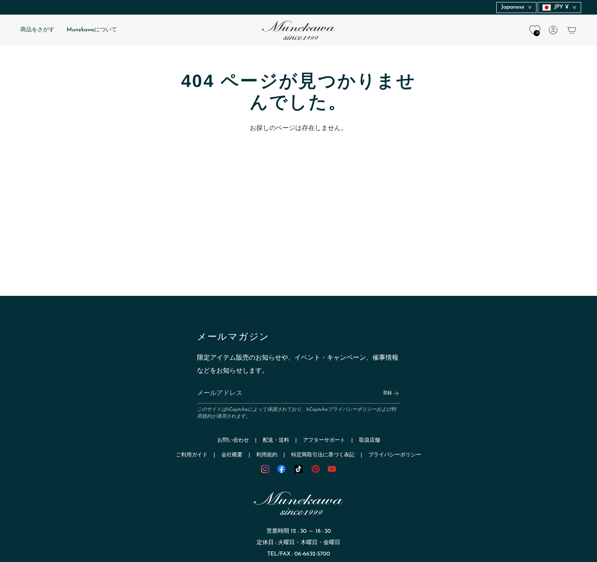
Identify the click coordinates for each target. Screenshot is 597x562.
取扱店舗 (369, 440)
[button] (37, 30)
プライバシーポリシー (352, 409)
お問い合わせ (233, 440)
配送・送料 (276, 440)
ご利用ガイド (192, 455)
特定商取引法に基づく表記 (323, 455)
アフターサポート (324, 440)
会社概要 (231, 455)
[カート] (571, 30)
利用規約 (266, 455)
